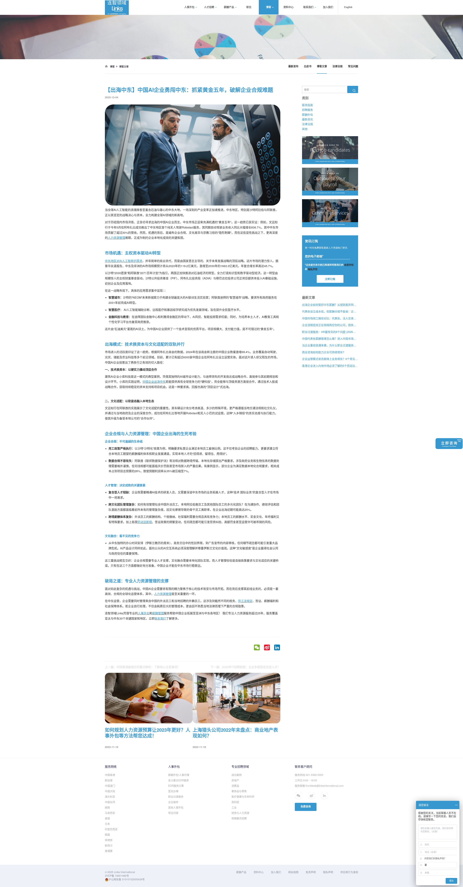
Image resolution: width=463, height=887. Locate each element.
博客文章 (322, 66)
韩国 (107, 834)
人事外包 (189, 7)
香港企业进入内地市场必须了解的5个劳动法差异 (330, 366)
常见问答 (173, 812)
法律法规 (337, 66)
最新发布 (293, 66)
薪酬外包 (307, 114)
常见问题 (353, 66)
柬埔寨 (108, 851)
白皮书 (307, 66)
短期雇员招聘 (239, 818)
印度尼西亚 (111, 829)
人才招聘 (209, 7)
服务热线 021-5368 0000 (309, 774)
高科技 (235, 802)
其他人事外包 (175, 807)
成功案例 (237, 774)
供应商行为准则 (349, 872)
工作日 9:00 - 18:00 (306, 780)
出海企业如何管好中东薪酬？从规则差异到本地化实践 (330, 305)
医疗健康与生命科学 (243, 796)
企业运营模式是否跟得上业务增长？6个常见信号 (330, 359)
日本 (107, 823)
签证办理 (173, 791)
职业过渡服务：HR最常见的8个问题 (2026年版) (330, 332)
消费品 (235, 785)
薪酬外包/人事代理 (178, 774)
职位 (248, 7)
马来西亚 (110, 812)
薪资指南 (307, 105)
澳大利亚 (110, 796)
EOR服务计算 (176, 785)
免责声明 (311, 872)
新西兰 (108, 845)
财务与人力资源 (240, 812)
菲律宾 (108, 840)
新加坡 (108, 780)
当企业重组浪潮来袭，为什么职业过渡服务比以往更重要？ (330, 345)
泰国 (107, 818)
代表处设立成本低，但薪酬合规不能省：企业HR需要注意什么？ (330, 311)
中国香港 (110, 774)
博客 (268, 7)
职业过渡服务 (175, 796)
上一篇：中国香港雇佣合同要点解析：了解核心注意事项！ (142, 667)
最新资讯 (307, 119)
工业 (234, 807)
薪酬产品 (229, 7)
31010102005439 (132, 879)
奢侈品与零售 (239, 791)
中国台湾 (110, 802)
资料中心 (288, 7)
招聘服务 (307, 110)
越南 (107, 807)
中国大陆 (110, 791)
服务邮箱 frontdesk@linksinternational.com (319, 785)
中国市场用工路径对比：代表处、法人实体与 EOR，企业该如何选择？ (330, 318)
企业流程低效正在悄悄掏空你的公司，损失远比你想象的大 (330, 325)
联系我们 (308, 7)
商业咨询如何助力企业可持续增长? (323, 352)
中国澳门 (110, 785)
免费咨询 (306, 806)
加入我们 (328, 7)
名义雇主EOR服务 (178, 780)
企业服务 (173, 802)
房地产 (235, 780)
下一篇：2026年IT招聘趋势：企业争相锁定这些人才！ (245, 667)
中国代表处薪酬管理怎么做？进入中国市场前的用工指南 (330, 338)
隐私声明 (328, 872)
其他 (304, 129)
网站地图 (293, 872)
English (348, 7)
